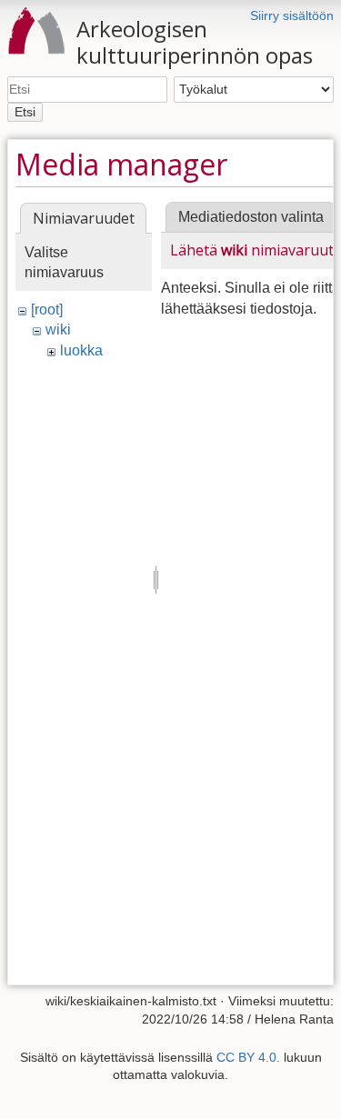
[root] (47, 309)
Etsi (25, 112)
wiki (58, 329)
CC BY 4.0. (248, 1057)
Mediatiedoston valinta (251, 217)
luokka (81, 350)
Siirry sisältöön (292, 15)
